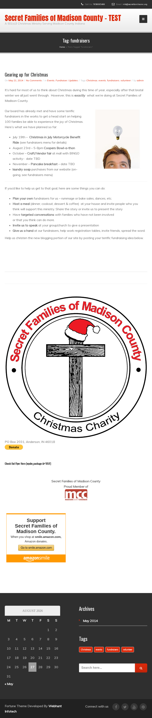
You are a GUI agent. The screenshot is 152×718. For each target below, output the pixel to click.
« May (9, 684)
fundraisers (113, 80)
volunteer (126, 80)
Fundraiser (61, 80)
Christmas (91, 80)
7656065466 (99, 4)
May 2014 (90, 621)
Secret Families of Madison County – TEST (63, 18)
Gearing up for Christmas (26, 74)
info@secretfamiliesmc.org (135, 4)
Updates (73, 80)
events (102, 80)
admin (140, 80)
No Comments (34, 80)
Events (50, 80)
